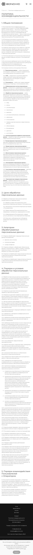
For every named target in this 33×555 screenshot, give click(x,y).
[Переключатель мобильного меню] (30, 4)
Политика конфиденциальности (16, 518)
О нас (16, 506)
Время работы (16, 508)
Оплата (16, 510)
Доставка (16, 512)
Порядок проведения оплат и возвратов (16, 525)
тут (25, 548)
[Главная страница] (13, 4)
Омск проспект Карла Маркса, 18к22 (16, 534)
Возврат (16, 515)
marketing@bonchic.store (16, 531)
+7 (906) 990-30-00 (16, 529)
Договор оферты (16, 522)
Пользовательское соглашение (16, 520)
